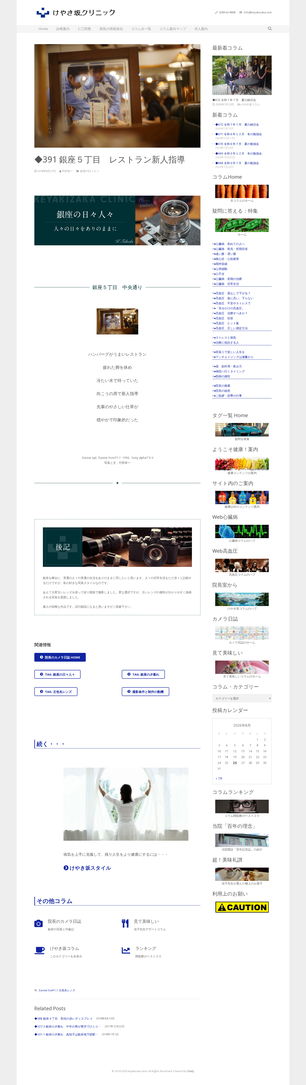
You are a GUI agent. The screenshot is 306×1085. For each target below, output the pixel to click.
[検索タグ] (242, 429)
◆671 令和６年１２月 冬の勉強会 (238, 134)
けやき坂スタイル (89, 867)
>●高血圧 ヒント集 (225, 323)
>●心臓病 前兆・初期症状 (230, 249)
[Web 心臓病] (242, 531)
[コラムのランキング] (242, 806)
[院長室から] (242, 599)
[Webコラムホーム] (242, 191)
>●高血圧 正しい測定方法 (230, 328)
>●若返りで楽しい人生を (228, 352)
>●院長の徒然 (221, 391)
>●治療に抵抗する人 (225, 342)
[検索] (270, 29)
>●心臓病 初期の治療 (227, 279)
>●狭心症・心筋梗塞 (225, 259)
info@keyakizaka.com (258, 12)
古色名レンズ (67, 990)
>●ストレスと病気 (224, 337)
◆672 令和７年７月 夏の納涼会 (234, 100)
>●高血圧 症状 (222, 318)
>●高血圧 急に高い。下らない (233, 298)
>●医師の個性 (221, 376)
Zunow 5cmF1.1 (48, 990)
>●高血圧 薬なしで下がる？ (231, 293)
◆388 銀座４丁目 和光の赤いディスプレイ (63, 1018)
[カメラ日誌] (242, 633)
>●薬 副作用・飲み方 (227, 366)
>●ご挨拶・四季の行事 (227, 396)
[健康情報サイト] (242, 463)
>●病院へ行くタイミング (228, 371)
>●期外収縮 (219, 264)
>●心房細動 (219, 269)
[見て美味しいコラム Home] (242, 667)
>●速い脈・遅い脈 (224, 254)
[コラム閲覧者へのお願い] (242, 907)
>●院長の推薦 (221, 386)
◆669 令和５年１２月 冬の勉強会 (238, 153)
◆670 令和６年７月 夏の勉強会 (237, 144)
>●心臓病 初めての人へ (228, 244)
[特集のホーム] (242, 225)
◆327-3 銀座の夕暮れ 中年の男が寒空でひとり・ (67, 1026)
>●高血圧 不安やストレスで (231, 303)
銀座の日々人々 (89, 171)
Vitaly (190, 1071)
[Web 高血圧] (242, 565)
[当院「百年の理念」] (242, 840)
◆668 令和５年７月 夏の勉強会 (237, 163)
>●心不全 (218, 274)
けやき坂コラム (250, 104)
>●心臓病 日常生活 (225, 284)
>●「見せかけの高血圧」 (228, 308)
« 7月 (219, 778)
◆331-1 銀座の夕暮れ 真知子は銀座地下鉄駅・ (66, 1034)
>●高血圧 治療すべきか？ (230, 313)
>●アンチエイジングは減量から (233, 357)
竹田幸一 (67, 171)
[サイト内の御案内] (242, 497)
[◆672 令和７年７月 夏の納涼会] (242, 75)
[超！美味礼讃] (242, 874)
